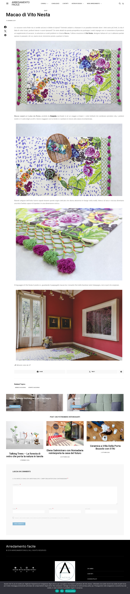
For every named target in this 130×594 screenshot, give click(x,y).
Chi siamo (90, 568)
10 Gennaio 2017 (14, 401)
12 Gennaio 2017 (11, 20)
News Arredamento (93, 3)
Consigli (43, 3)
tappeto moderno (34, 387)
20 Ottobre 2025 (65, 457)
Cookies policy (92, 579)
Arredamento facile (21, 546)
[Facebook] (111, 3)
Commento (16, 484)
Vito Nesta (89, 33)
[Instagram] (111, 4)
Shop (45, 10)
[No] (127, 588)
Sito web (87, 508)
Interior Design (77, 3)
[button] (123, 3)
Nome (15, 509)
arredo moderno (21, 387)
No (62, 591)
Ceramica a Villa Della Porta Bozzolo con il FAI (105, 447)
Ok (57, 591)
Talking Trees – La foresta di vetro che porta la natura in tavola (24, 455)
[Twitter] (114, 3)
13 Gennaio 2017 (75, 401)
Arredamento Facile (21, 3)
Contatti (65, 3)
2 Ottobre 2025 (105, 452)
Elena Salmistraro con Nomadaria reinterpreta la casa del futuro (65, 452)
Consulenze (55, 3)
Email (51, 509)
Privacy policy (70, 591)
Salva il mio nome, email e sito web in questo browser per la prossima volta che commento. (42, 518)
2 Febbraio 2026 (24, 460)
